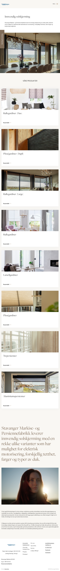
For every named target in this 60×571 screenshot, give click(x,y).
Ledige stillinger (34, 550)
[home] (5, 4)
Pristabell (25, 554)
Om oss (33, 543)
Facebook (47, 550)
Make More (6, 569)
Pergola (25, 551)
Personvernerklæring (6, 563)
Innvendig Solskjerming (26, 544)
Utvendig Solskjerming (26, 548)
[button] (55, 4)
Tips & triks (33, 545)
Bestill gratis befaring (2, 39)
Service (32, 548)
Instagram (47, 552)
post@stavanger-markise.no (49, 544)
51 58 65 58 (48, 547)
